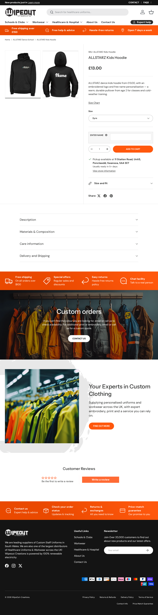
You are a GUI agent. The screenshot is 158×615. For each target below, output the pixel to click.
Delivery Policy (127, 597)
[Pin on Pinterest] (111, 196)
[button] (151, 12)
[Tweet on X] (99, 196)
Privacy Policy (89, 597)
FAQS (146, 2)
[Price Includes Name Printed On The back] (106, 135)
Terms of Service (146, 597)
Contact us (79, 338)
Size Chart (94, 102)
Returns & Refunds (108, 597)
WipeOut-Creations (20, 597)
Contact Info (122, 603)
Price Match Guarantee (143, 603)
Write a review (100, 479)
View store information (104, 170)
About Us (92, 22)
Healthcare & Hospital (86, 549)
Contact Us (108, 22)
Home (7, 39)
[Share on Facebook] (105, 196)
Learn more (34, 2)
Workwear (79, 543)
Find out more (101, 426)
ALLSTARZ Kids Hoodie (46, 39)
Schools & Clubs (83, 537)
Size (90, 111)
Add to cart (133, 149)
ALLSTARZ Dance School (23, 39)
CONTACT (134, 2)
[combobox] (88, 12)
